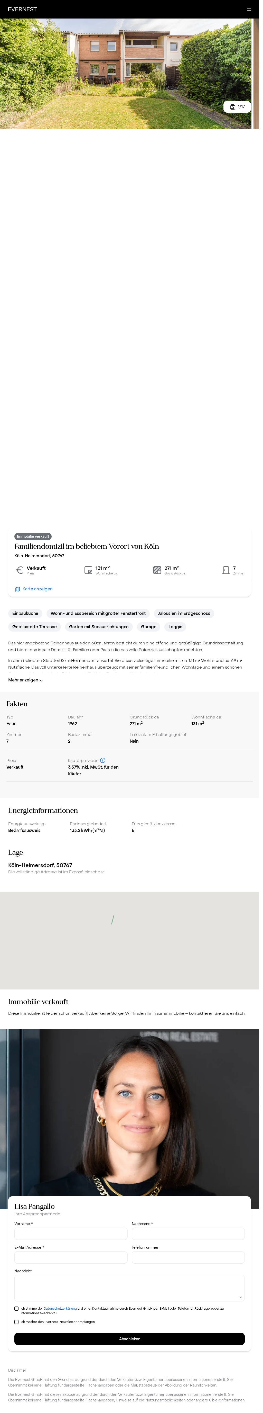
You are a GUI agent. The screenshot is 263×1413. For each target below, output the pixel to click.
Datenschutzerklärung (60, 1309)
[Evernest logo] (22, 9)
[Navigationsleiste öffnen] (249, 9)
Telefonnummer (145, 1247)
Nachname (142, 1223)
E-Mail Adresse (29, 1247)
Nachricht (23, 1271)
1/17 (241, 106)
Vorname (23, 1223)
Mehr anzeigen (23, 680)
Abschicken (129, 1339)
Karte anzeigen (38, 589)
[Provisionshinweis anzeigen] (103, 760)
